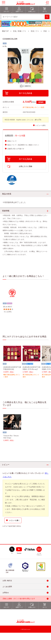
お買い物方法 (7, 580)
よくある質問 (7, 586)
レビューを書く (40, 125)
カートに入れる (25, 93)
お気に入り (31, 607)
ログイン (47, 4)
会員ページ (19, 607)
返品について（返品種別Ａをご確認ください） (23, 145)
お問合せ (6, 592)
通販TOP (5, 31)
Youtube (19, 553)
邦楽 (45, 31)
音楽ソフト (35, 31)
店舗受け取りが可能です (15, 149)
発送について (12, 141)
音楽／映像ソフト (19, 31)
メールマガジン (39, 554)
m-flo (5, 46)
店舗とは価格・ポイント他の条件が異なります (19, 598)
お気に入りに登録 (25, 166)
